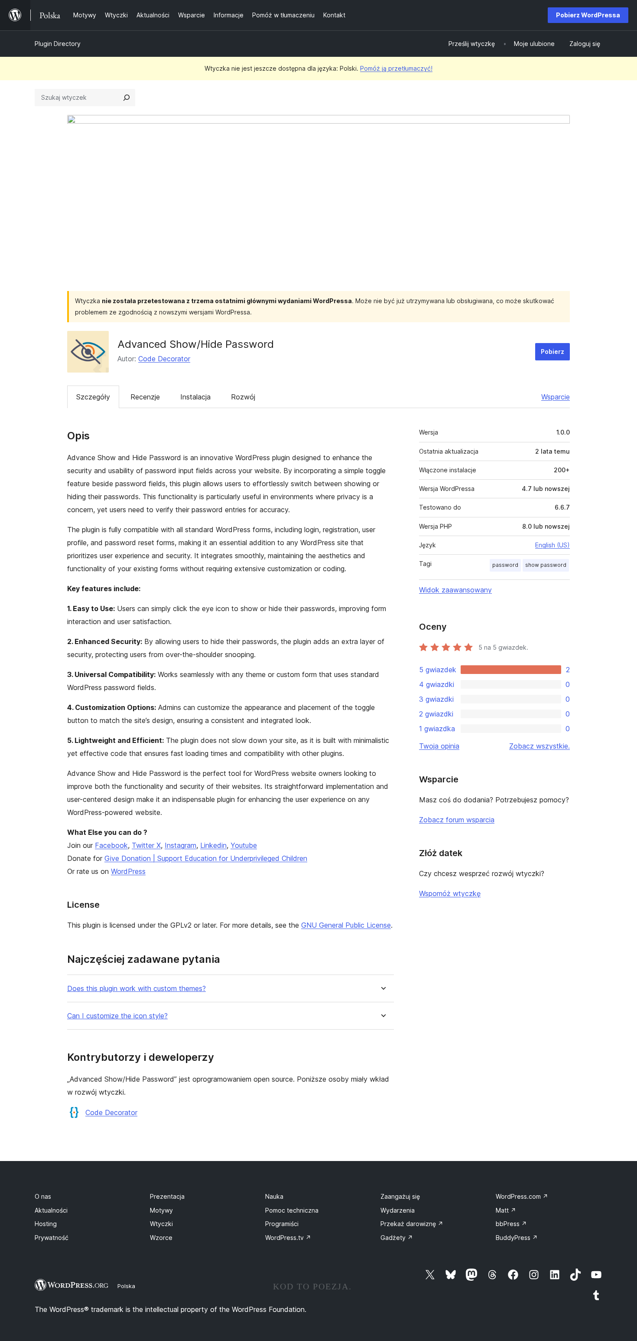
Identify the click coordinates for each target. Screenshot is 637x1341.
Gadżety (396, 1237)
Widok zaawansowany (455, 589)
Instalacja (195, 396)
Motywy (161, 1210)
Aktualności (51, 1210)
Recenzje (145, 396)
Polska (126, 1285)
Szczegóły (93, 396)
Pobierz (552, 351)
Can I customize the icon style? (117, 1016)
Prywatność (51, 1237)
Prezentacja (167, 1196)
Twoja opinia (439, 746)
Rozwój (243, 396)
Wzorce (161, 1237)
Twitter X (146, 845)
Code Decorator (164, 358)
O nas (43, 1196)
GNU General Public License (346, 925)
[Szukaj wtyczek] (126, 97)
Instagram (180, 845)
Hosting (46, 1223)
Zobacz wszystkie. (539, 746)
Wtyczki (161, 1223)
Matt (506, 1210)
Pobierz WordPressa (588, 15)
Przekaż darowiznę (411, 1223)
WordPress (128, 871)
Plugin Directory (58, 43)
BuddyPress (517, 1237)
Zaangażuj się (400, 1196)
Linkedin (213, 845)
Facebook (111, 845)
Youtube (244, 845)
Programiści (282, 1223)
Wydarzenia (397, 1210)
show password (545, 565)
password (505, 565)
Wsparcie (555, 396)
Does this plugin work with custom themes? (136, 988)
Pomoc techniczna (291, 1210)
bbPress (511, 1223)
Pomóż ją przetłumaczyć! (396, 68)
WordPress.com (522, 1196)
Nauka (274, 1196)
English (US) (552, 545)
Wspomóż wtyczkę (450, 893)
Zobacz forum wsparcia (456, 819)
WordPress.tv (288, 1237)
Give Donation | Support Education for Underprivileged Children (205, 858)
